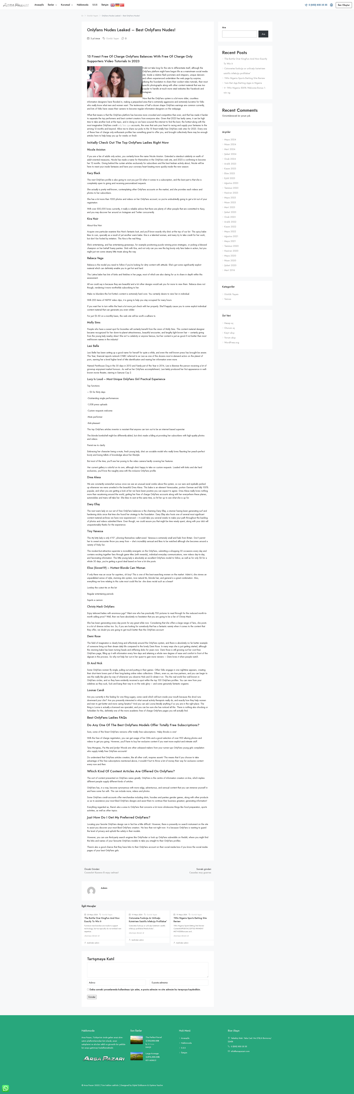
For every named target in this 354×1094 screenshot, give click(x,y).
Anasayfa (39, 4)
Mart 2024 (229, 149)
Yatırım (227, 299)
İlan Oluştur (344, 5)
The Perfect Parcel (154, 1037)
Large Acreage (152, 1053)
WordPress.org (231, 342)
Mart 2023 (229, 207)
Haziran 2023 (231, 192)
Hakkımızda (82, 4)
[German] (117, 4)
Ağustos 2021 (231, 236)
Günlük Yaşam (92, 15)
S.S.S (95, 4)
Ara (224, 27)
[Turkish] (122, 4)
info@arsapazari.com (240, 1051)
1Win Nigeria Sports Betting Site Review (244, 78)
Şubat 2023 (230, 212)
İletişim (104, 4)
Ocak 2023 (230, 217)
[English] (112, 4)
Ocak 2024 (230, 159)
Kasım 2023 (230, 168)
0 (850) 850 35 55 (317, 4)
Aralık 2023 (230, 163)
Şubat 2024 (230, 154)
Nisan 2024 (230, 144)
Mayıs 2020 (230, 255)
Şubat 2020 (230, 265)
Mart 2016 (229, 270)
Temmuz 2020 (231, 246)
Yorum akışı (230, 337)
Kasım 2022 (230, 226)
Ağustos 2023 (231, 183)
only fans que (124, 125)
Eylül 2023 (229, 178)
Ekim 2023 (229, 173)
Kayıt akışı (229, 332)
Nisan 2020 (230, 260)
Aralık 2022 (230, 221)
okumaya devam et (91, 935)
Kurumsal (65, 4)
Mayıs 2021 (230, 241)
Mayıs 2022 (230, 231)
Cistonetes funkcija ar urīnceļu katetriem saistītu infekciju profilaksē (147, 919)
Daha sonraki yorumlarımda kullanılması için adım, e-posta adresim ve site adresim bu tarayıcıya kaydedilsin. (145, 989)
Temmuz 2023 (231, 188)
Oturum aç (229, 328)
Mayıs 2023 (230, 197)
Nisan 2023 (230, 202)
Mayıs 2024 (230, 139)
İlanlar (51, 4)
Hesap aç (228, 323)
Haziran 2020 (231, 250)
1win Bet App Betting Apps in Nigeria (243, 83)
